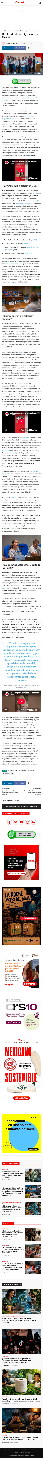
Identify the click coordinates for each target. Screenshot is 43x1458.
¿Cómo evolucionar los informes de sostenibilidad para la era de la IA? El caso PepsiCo (13, 1208)
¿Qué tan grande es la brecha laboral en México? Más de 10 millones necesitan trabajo (12, 1233)
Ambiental (5, 1169)
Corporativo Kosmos (22, 203)
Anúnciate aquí (32, 1450)
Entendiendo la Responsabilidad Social (11, 1203)
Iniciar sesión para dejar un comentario (21, 806)
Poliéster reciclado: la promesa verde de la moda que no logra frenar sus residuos (13, 1174)
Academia (11, 31)
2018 (22, 352)
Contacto (15, 1452)
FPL (38, 201)
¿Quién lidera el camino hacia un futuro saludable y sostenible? (32, 792)
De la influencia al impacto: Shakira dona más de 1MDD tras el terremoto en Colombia (13, 1250)
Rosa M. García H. (12, 43)
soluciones (6, 450)
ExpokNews (5, 1325)
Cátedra (37, 193)
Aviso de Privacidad (25, 1452)
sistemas (5, 588)
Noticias (4, 31)
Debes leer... (5, 1228)
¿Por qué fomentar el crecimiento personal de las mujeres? (10, 792)
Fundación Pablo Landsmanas (17, 770)
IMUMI (26, 243)
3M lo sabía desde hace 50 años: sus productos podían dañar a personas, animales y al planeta (12, 1266)
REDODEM (28, 253)
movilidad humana (11, 264)
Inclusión (31, 770)
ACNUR (34, 240)
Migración (6, 773)
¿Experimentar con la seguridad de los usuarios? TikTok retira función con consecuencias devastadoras (17, 1361)
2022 (26, 331)
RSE (12, 773)
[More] (28, 48)
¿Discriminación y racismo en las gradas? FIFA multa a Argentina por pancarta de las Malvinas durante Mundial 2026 (12, 1191)
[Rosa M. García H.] (4, 43)
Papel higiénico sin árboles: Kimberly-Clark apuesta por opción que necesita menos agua (21, 1400)
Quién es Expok (22, 1450)
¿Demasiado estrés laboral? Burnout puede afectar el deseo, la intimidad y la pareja (20, 1438)
